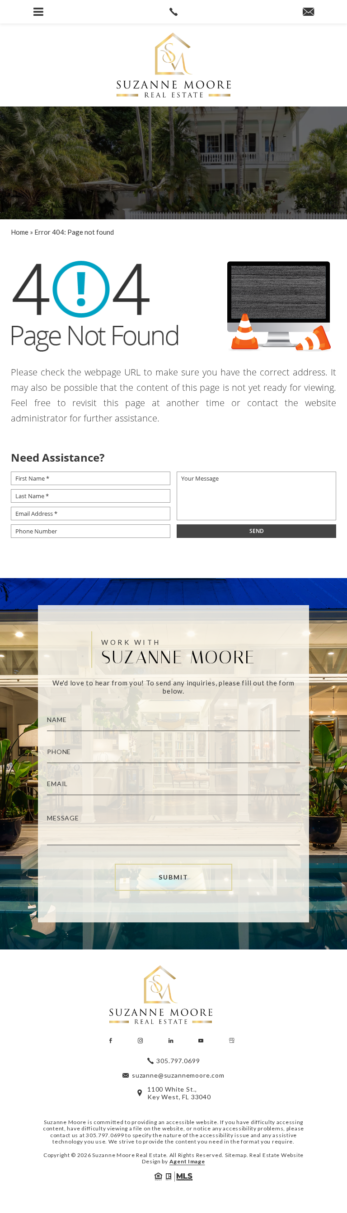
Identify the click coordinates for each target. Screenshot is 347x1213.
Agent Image (187, 1161)
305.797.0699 (105, 1135)
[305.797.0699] (173, 11)
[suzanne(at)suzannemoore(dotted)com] (308, 12)
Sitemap (236, 1155)
